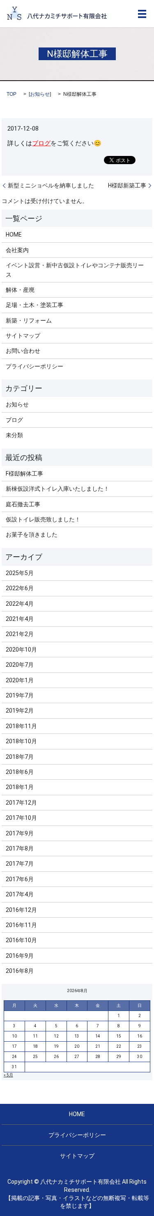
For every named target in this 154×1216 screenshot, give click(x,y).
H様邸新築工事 (127, 185)
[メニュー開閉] (142, 14)
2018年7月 (20, 757)
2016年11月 (21, 925)
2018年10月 (21, 741)
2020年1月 (20, 680)
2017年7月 (20, 863)
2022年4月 (20, 603)
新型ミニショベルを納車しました (51, 185)
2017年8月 (20, 848)
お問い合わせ (23, 350)
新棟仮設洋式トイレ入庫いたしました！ (57, 488)
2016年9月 (20, 955)
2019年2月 (20, 710)
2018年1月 (20, 787)
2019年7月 (20, 695)
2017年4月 (20, 894)
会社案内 (17, 250)
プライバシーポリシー (34, 366)
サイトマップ (23, 335)
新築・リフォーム (29, 320)
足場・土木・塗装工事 (34, 305)
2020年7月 (20, 664)
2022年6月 (20, 588)
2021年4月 (20, 619)
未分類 (14, 435)
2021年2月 (20, 634)
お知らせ (40, 94)
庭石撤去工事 (23, 504)
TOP (11, 94)
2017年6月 (20, 879)
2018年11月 (21, 726)
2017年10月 (21, 817)
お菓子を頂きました (31, 534)
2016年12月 (21, 910)
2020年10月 (21, 649)
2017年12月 (21, 802)
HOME (14, 234)
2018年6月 (20, 772)
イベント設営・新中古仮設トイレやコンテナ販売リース (75, 269)
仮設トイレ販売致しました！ (43, 519)
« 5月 (8, 1075)
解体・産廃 (20, 290)
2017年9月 (20, 833)
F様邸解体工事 (24, 473)
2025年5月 (20, 573)
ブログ (41, 143)
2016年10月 (21, 940)
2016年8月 (20, 971)
